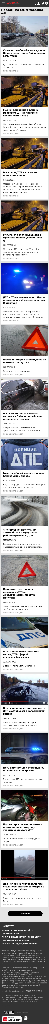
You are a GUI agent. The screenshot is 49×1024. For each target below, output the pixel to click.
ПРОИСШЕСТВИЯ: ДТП (13, 374)
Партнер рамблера (22, 1012)
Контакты (7, 930)
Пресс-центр (34, 937)
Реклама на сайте (23, 930)
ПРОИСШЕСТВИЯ (11, 71)
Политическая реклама (14, 937)
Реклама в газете (10, 934)
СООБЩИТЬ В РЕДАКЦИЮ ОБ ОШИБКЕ (19, 944)
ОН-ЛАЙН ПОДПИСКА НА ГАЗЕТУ (17, 940)
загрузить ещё (25, 913)
